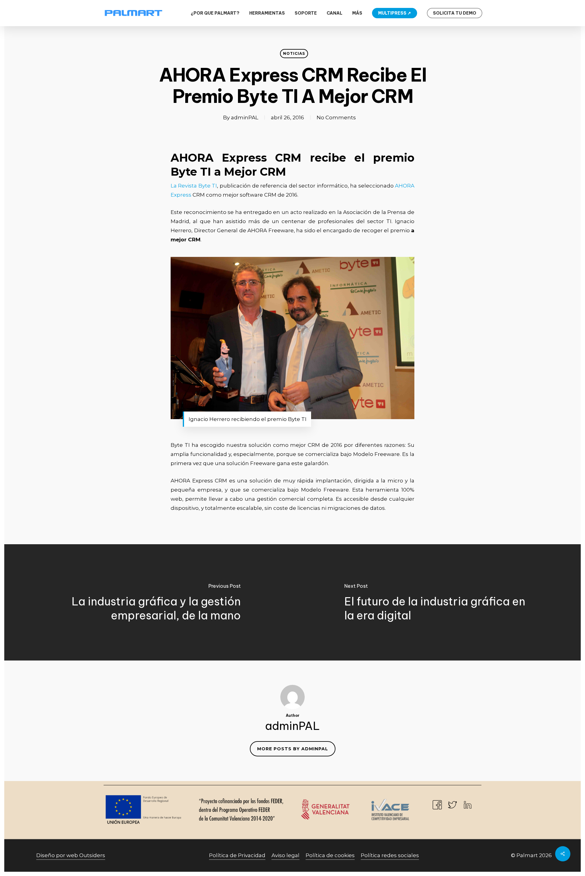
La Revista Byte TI (194, 186)
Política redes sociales (390, 855)
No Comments (336, 117)
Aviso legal (285, 855)
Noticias (294, 53)
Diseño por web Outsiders (70, 855)
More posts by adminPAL (292, 749)
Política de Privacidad (237, 855)
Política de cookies (330, 855)
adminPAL (244, 117)
